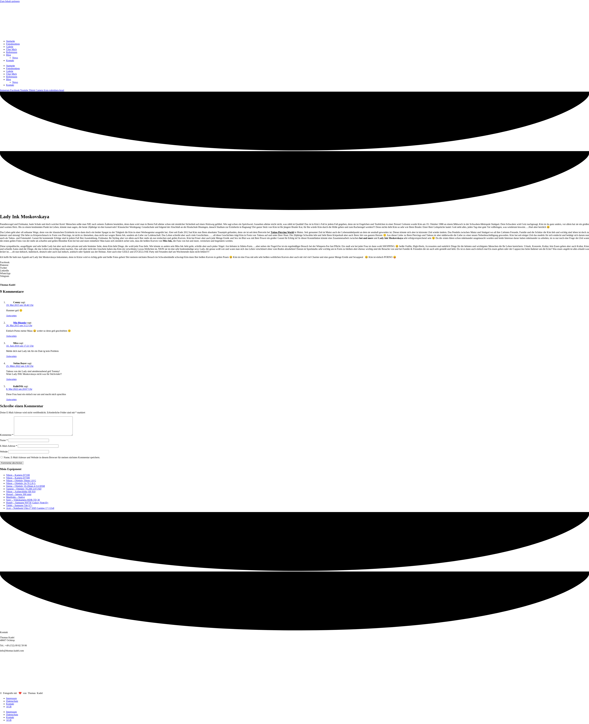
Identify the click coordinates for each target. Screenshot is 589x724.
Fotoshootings (13, 44)
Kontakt (10, 60)
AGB (9, 706)
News (15, 57)
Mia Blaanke (20, 322)
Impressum (11, 698)
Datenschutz (12, 701)
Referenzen (11, 52)
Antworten (11, 315)
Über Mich (11, 49)
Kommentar (6, 435)
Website (4, 451)
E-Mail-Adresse (8, 446)
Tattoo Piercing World (282, 232)
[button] (294, 262)
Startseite (10, 41)
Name (4, 440)
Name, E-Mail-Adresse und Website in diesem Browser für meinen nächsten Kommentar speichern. (52, 457)
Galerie (9, 46)
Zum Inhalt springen (10, 1)
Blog (8, 55)
